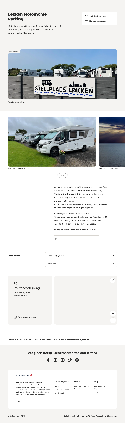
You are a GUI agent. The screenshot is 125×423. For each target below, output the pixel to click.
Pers (57, 386)
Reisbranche (60, 393)
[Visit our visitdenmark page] (62, 360)
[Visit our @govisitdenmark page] (70, 360)
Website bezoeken (97, 16)
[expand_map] (112, 280)
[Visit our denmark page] (48, 360)
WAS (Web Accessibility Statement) (101, 416)
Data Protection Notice (74, 416)
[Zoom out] (113, 320)
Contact (97, 392)
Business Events (62, 390)
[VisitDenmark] (24, 375)
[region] (85, 300)
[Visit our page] (55, 360)
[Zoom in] (113, 313)
